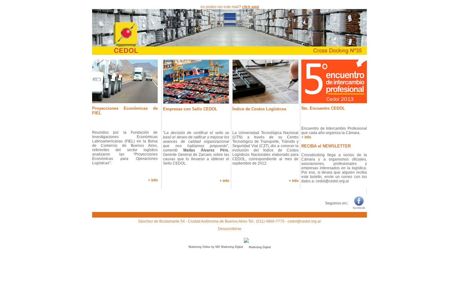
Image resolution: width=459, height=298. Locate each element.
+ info (153, 180)
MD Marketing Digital (229, 246)
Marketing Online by (202, 246)
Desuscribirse (229, 229)
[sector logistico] (229, 53)
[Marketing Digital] (257, 246)
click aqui (250, 7)
